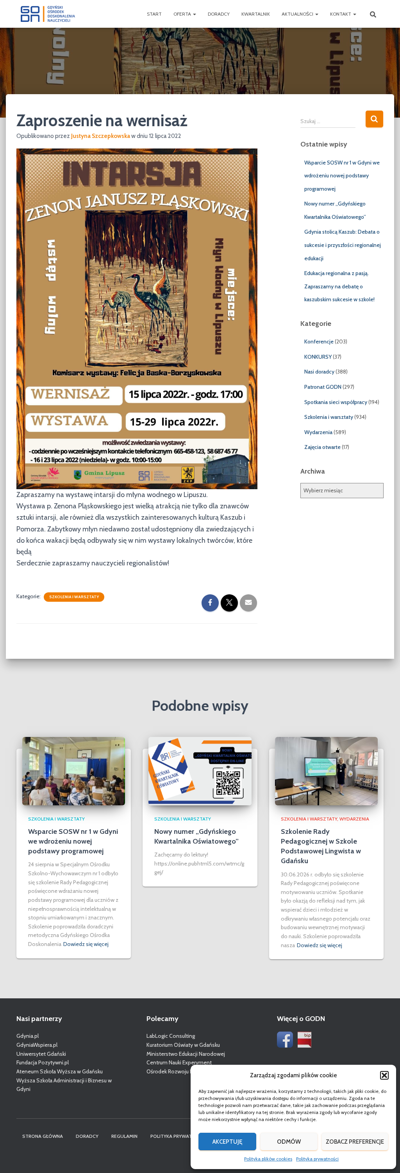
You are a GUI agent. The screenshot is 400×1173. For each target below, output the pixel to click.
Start (154, 14)
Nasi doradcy (319, 371)
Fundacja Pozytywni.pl (42, 1062)
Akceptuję (227, 1141)
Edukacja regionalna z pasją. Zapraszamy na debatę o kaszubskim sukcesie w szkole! (339, 286)
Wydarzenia (318, 432)
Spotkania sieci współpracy (335, 402)
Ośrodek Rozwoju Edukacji (177, 1071)
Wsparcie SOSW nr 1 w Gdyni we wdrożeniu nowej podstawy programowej (342, 175)
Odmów (289, 1141)
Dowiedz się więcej (86, 944)
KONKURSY (318, 356)
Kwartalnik (255, 14)
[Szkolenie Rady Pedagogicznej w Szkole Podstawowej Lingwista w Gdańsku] (326, 770)
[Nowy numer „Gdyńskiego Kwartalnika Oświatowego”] (199, 770)
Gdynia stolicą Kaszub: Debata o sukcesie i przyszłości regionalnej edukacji (342, 244)
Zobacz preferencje (355, 1141)
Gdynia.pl (27, 1035)
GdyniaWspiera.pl (36, 1044)
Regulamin (124, 1136)
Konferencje (319, 341)
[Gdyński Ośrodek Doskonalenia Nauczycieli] (48, 14)
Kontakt (341, 14)
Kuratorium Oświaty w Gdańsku (183, 1044)
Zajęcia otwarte (322, 447)
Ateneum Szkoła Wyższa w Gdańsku (59, 1071)
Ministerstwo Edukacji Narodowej (185, 1053)
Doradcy (219, 14)
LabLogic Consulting (170, 1035)
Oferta (182, 14)
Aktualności (298, 14)
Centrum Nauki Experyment (179, 1062)
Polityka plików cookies (268, 1159)
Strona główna (42, 1136)
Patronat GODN (322, 386)
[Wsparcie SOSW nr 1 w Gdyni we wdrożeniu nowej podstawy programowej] (73, 770)
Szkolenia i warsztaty (74, 596)
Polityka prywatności (317, 1159)
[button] (384, 1075)
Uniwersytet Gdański (41, 1053)
